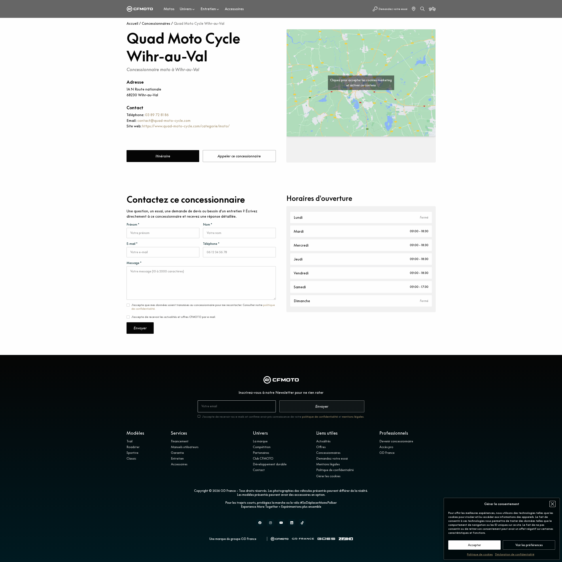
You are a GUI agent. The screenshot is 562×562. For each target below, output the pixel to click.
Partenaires (261, 453)
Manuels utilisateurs (185, 447)
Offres (321, 447)
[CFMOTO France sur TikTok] (302, 522)
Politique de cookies (480, 554)
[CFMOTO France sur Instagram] (270, 522)
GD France (387, 453)
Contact (259, 470)
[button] (552, 504)
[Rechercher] (422, 8)
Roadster (133, 447)
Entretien (208, 9)
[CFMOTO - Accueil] (140, 9)
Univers (186, 9)
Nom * (207, 224)
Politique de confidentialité (335, 470)
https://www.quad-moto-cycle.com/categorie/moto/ (186, 126)
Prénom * (133, 224)
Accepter (474, 545)
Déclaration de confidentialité (514, 554)
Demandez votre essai (332, 458)
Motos (169, 9)
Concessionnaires (156, 23)
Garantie (177, 453)
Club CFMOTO (263, 458)
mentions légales (353, 416)
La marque (260, 441)
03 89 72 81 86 (157, 115)
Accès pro (386, 447)
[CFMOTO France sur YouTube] (281, 522)
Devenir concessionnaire (396, 441)
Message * (134, 263)
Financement (180, 441)
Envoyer (140, 328)
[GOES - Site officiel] (326, 539)
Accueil (132, 23)
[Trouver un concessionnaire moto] (413, 8)
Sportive (132, 453)
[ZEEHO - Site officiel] (346, 538)
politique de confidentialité (320, 416)
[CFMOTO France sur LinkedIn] (291, 522)
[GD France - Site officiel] (303, 538)
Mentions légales (328, 464)
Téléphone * (211, 244)
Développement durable (270, 464)
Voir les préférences (529, 545)
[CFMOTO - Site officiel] (279, 539)
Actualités (323, 441)
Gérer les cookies (328, 476)
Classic (131, 458)
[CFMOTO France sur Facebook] (259, 522)
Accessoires (234, 9)
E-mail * (132, 244)
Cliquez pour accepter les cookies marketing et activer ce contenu (361, 82)
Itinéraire (162, 156)
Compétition (262, 447)
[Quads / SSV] (432, 8)
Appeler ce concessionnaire (239, 156)
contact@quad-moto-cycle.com (164, 120)
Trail (129, 441)
